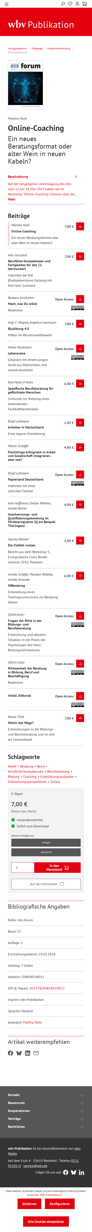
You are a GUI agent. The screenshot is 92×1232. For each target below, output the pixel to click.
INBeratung (16, 585)
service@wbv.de (35, 1166)
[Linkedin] (80, 1173)
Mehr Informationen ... (52, 1194)
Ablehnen (29, 1204)
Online (55, 782)
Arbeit (12, 766)
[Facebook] (64, 1173)
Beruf (41, 766)
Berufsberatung (58, 771)
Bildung (13, 776)
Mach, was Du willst (22, 304)
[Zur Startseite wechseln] (41, 23)
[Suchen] (63, 3)
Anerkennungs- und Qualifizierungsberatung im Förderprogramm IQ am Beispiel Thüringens (31, 520)
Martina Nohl (32, 1022)
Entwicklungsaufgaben (57, 776)
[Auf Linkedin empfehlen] (27, 1053)
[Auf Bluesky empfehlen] (19, 1053)
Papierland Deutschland (25, 479)
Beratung (26, 766)
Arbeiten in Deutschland (26, 427)
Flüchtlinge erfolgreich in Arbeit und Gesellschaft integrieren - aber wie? (31, 456)
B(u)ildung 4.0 (18, 328)
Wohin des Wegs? (21, 723)
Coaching (30, 776)
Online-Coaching (23, 231)
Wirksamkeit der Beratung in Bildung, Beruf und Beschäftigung (27, 672)
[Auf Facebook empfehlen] (10, 1053)
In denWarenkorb (54, 867)
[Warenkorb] (85, 4)
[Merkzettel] (70, 4)
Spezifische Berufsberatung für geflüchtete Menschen (30, 390)
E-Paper (46, 842)
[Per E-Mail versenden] (36, 1053)
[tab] (43, 187)
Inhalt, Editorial (19, 695)
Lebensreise (16, 353)
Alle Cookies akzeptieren (46, 1221)
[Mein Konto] (77, 3)
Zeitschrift (46, 852)
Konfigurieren (60, 1204)
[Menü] (6, 4)
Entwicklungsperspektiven (27, 782)
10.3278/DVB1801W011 (47, 988)
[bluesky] (72, 1173)
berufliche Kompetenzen (25, 771)
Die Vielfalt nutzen (22, 545)
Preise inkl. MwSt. (24, 811)
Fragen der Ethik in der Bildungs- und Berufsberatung (25, 624)
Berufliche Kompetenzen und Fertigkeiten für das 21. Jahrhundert (29, 265)
